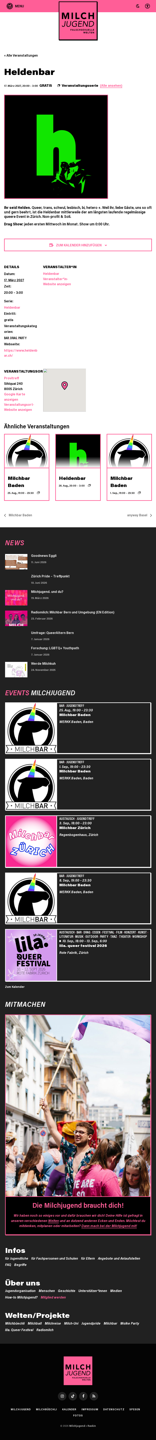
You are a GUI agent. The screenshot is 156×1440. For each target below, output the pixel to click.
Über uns (22, 1282)
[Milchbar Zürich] (32, 842)
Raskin (92, 1425)
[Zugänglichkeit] (147, 6)
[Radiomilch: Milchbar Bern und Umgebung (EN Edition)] (16, 618)
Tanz (113, 936)
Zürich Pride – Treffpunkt (50, 576)
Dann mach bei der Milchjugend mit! (109, 1225)
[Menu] (15, 6)
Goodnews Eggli (43, 555)
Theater (124, 936)
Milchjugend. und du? (47, 591)
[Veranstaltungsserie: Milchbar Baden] (38, 492)
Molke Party (129, 1323)
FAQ (8, 1264)
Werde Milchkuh (43, 663)
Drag (13, 338)
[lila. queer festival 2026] (32, 956)
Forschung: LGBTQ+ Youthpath (55, 648)
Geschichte (66, 1290)
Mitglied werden (53, 1297)
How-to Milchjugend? (21, 1297)
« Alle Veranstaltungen (21, 55)
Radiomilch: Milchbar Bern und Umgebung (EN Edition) (72, 612)
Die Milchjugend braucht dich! (78, 1205)
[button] (137, 6)
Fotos (78, 1415)
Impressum (89, 1409)
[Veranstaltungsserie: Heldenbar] (89, 485)
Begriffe (20, 1264)
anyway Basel (137, 515)
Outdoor (91, 936)
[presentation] (27, 451)
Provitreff (11, 378)
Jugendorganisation (20, 1290)
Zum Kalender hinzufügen (79, 245)
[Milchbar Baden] (32, 728)
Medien (116, 1290)
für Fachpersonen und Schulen (54, 1258)
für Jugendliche (16, 1258)
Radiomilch (44, 1329)
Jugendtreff (75, 705)
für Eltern (88, 1258)
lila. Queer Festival (19, 1329)
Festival (108, 932)
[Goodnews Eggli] (16, 561)
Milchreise (53, 1323)
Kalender (69, 1409)
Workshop (139, 936)
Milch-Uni (71, 1323)
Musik (79, 936)
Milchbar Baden (20, 515)
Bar (6, 338)
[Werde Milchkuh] (16, 669)
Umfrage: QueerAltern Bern (52, 632)
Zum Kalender (15, 987)
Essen (96, 932)
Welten (53, 1220)
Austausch (67, 818)
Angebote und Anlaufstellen (119, 1258)
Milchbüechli (15, 1323)
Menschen (47, 1290)
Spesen (134, 1409)
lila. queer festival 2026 (83, 945)
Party (22, 338)
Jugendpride (91, 1323)
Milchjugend (21, 1409)
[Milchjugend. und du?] (16, 597)
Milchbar (110, 1323)
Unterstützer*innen (92, 1290)
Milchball (35, 1323)
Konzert (130, 932)
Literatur (66, 936)
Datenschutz (113, 1409)
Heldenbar (12, 307)
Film (119, 932)
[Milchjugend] (78, 20)
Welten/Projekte (37, 1315)
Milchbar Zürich (75, 827)
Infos (15, 1250)
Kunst (142, 932)
